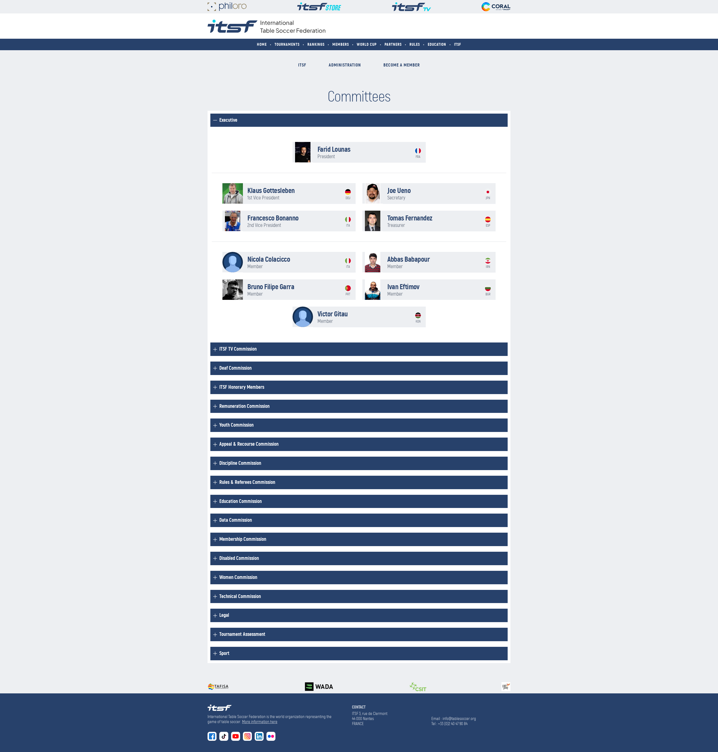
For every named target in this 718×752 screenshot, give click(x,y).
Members (340, 44)
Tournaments (287, 44)
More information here (259, 721)
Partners (393, 44)
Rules (414, 44)
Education (437, 44)
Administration (345, 65)
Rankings (316, 44)
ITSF (457, 44)
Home (262, 44)
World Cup (367, 44)
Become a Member (401, 65)
